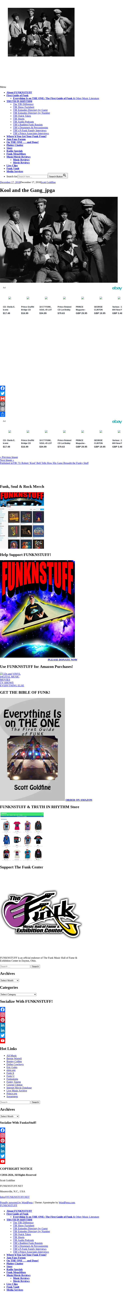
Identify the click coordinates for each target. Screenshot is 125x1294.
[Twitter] (62, 393)
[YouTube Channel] (62, 1040)
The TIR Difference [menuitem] (23, 1222)
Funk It (10, 1073)
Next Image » (7, 460)
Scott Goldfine (48, 182)
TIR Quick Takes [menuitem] (22, 1234)
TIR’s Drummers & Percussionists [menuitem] (30, 1246)
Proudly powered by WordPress (16, 1202)
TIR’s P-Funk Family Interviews (29, 130)
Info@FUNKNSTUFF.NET (15, 1197)
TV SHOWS (7, 682)
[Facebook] (62, 388)
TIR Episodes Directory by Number (31, 113)
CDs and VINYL (12, 673)
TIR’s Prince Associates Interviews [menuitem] (31, 1251)
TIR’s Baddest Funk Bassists (28, 124)
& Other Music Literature (56, 98)
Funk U (10, 1076)
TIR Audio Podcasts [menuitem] (23, 1240)
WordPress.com (67, 1202)
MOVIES (5, 679)
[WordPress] (62, 403)
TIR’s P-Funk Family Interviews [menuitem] (29, 1249)
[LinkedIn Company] (62, 1030)
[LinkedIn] (62, 1025)
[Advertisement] (62, 361)
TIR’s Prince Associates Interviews (31, 133)
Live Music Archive (17, 1090)
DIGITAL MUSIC (9, 676)
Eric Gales (12, 1067)
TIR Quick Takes (22, 115)
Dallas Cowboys (15, 1064)
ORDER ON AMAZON (79, 800)
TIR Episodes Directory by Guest (30, 110)
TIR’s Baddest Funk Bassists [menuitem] (28, 1243)
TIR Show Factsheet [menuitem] (23, 1225)
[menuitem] (19, 1211)
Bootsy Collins (14, 1061)
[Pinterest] (62, 1020)
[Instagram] (62, 1014)
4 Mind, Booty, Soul (30, 63)
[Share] (62, 414)
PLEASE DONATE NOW (62, 659)
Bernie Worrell (14, 1058)
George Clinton (14, 1084)
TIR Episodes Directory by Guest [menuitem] (30, 1228)
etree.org (11, 1070)
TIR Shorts (18, 118)
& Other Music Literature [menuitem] (56, 1216)
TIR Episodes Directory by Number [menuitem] (31, 1231)
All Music (12, 1055)
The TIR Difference (23, 104)
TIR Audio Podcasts (23, 121)
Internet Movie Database (19, 1087)
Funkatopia (12, 1079)
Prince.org (12, 1093)
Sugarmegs (12, 1096)
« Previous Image (9, 457)
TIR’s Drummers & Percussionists (30, 127)
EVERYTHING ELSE (12, 685)
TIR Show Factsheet (23, 107)
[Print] (62, 409)
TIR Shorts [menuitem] (18, 1237)
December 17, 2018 (10, 182)
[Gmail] (62, 398)
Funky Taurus (14, 1081)
